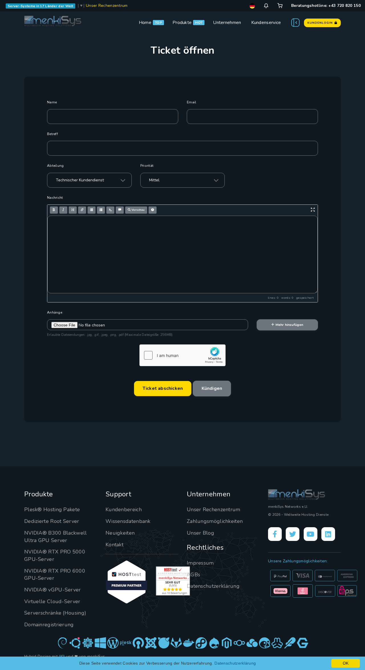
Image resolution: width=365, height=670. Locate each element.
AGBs (193, 574)
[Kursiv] (63, 210)
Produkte (182, 22)
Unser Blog (200, 532)
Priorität (147, 165)
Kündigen (212, 388)
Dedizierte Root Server (51, 521)
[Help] (153, 210)
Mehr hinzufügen (289, 324)
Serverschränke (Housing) (55, 612)
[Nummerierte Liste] (101, 210)
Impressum (200, 562)
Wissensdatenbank (128, 521)
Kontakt (114, 544)
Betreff (52, 134)
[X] (292, 534)
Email (191, 102)
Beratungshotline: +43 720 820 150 (326, 5)
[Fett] (54, 210)
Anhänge (54, 312)
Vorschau (138, 210)
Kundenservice (266, 22)
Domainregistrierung (49, 624)
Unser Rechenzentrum (107, 5)
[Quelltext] (110, 210)
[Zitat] (120, 210)
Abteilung (55, 165)
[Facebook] (275, 534)
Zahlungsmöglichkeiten (215, 521)
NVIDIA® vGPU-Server (52, 589)
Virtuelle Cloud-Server (52, 601)
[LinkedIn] (328, 534)
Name (52, 102)
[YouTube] (310, 534)
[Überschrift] (73, 210)
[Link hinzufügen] (82, 210)
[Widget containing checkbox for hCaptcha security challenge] (182, 355)
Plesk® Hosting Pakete (52, 509)
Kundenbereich (124, 509)
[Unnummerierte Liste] (92, 210)
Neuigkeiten (120, 532)
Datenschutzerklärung (213, 586)
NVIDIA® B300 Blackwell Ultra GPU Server (55, 536)
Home (145, 22)
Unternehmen (227, 22)
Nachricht (55, 197)
